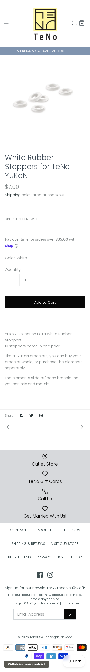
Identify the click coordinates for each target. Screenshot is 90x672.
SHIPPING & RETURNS (28, 543)
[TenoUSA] (45, 23)
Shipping (13, 194)
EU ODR (76, 557)
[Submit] (70, 614)
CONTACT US (21, 530)
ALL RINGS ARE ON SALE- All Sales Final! (45, 51)
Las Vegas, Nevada (58, 637)
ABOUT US (46, 530)
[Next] (82, 427)
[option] (45, 100)
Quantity (13, 269)
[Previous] (8, 427)
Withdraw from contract (27, 664)
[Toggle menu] (6, 23)
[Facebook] (40, 575)
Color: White (16, 257)
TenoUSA (36, 637)
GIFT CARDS (70, 530)
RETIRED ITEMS (19, 557)
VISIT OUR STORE (64, 543)
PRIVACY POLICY (50, 557)
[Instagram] (50, 575)
